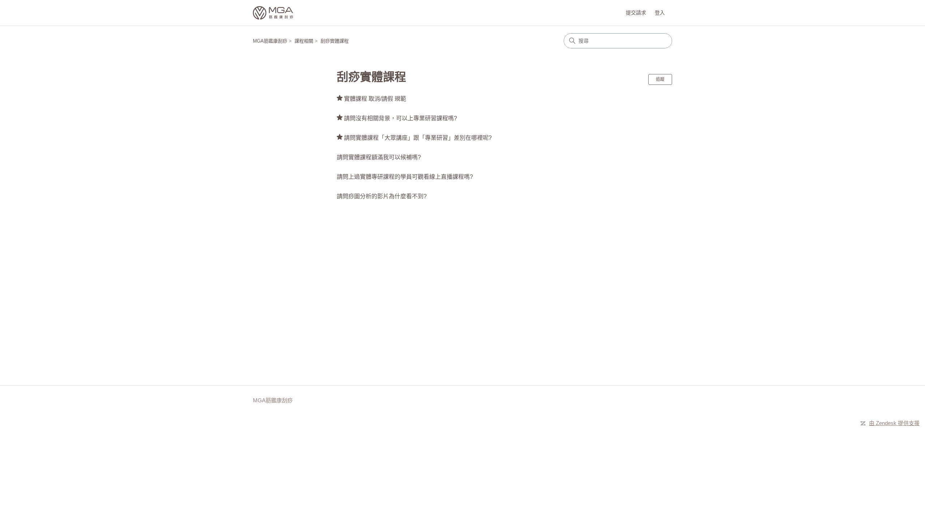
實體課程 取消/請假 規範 (375, 99)
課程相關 (303, 41)
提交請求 (636, 13)
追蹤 (660, 79)
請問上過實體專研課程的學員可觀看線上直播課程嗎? (405, 177)
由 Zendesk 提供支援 (894, 423)
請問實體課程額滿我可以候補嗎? (379, 157)
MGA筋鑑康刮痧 (270, 41)
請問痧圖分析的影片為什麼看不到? (382, 196)
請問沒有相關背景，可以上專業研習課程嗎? (400, 118)
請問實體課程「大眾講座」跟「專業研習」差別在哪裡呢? (418, 138)
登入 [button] (660, 13)
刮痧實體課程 (334, 41)
